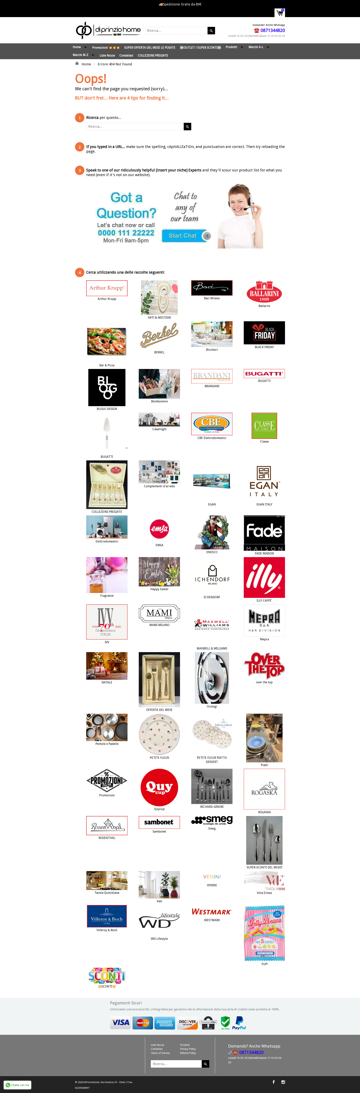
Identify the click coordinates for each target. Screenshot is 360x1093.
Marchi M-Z (80, 55)
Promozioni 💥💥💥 (106, 47)
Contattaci (126, 55)
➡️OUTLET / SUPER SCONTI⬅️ (200, 47)
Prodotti (231, 47)
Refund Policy (188, 1053)
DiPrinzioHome (92, 1082)
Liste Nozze (107, 55)
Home (77, 47)
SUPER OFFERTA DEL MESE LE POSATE (149, 47)
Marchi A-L (256, 47)
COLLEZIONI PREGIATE (153, 55)
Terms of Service (160, 1053)
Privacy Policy (188, 1048)
